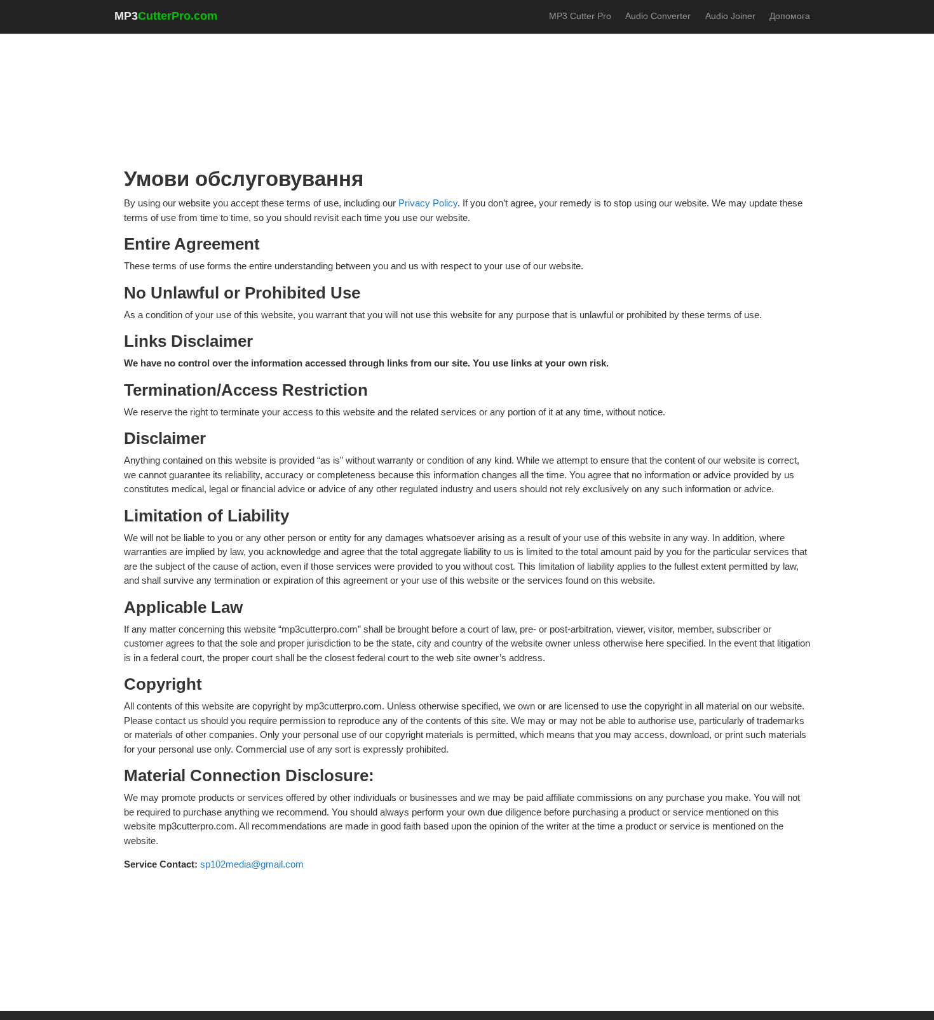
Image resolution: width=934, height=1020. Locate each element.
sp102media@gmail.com (252, 864)
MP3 (165, 16)
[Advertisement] (467, 76)
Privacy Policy (427, 203)
